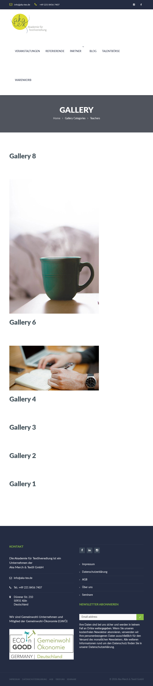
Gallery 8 (22, 156)
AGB (84, 579)
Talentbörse (111, 51)
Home (56, 118)
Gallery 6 (22, 322)
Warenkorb (23, 80)
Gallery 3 (22, 427)
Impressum (88, 564)
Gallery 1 (22, 483)
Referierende (55, 51)
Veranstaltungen (27, 51)
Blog (93, 51)
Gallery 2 (22, 455)
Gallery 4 (22, 399)
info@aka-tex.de (23, 578)
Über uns (87, 587)
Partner (75, 51)
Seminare (87, 595)
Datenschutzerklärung (94, 572)
